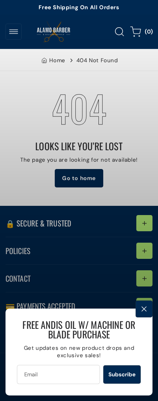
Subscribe (122, 374)
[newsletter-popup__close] (144, 308)
